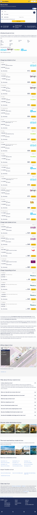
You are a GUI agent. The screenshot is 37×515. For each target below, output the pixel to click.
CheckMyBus (2, 496)
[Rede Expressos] (24, 49)
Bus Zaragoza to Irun (27, 465)
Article (26, 503)
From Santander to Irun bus (17, 464)
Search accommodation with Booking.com (8, 19)
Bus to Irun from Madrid (28, 462)
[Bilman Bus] (10, 49)
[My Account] (29, 1)
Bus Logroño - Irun (15, 462)
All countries (7, 505)
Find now (33, 70)
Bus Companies (7, 504)
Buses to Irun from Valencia (5, 465)
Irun (34, 348)
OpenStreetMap (31, 366)
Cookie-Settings (18, 503)
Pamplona (14, 486)
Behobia (23, 486)
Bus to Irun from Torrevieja (28, 464)
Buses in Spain (6, 496)
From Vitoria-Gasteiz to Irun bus (17, 465)
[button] (20, 355)
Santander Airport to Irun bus (5, 475)
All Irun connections (29, 504)
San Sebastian (18, 486)
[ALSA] (3, 49)
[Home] (4, 1)
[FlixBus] (17, 49)
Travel (16, 504)
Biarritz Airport (26, 491)
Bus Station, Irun (3, 371)
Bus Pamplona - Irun (4, 464)
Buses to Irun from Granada (5, 462)
